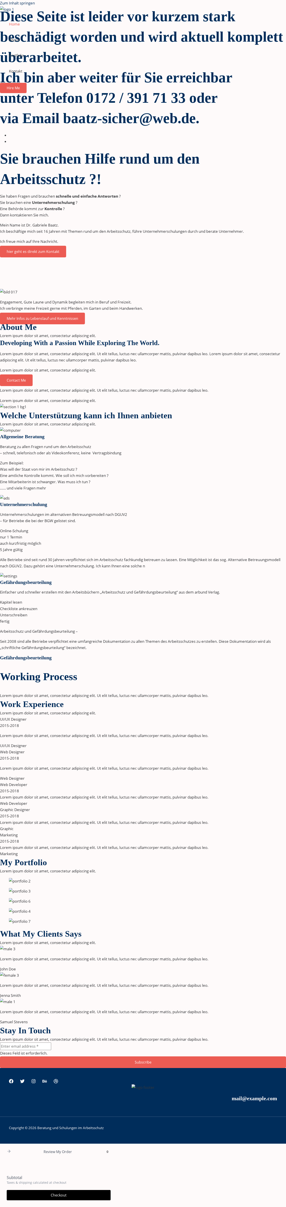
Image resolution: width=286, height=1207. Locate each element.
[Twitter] (22, 1082)
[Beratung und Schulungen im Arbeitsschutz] (7, 9)
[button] (13, 88)
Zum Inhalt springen (17, 3)
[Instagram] (33, 1082)
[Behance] (44, 1082)
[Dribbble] (56, 1082)
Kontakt (15, 71)
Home (14, 24)
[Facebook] (11, 1082)
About (14, 39)
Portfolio (16, 55)
